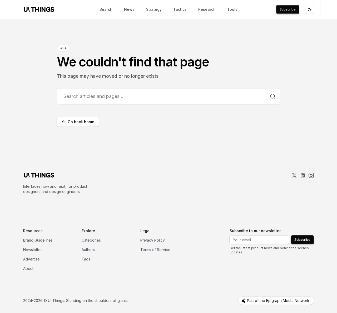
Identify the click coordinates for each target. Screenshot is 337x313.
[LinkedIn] (302, 183)
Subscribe (288, 9)
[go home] (39, 175)
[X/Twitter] (294, 183)
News (129, 9)
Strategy (154, 9)
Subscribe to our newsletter (255, 230)
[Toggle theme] (309, 9)
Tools (232, 9)
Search (106, 9)
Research (207, 9)
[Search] (273, 96)
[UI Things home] (40, 9)
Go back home (81, 121)
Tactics (180, 9)
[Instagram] (311, 183)
